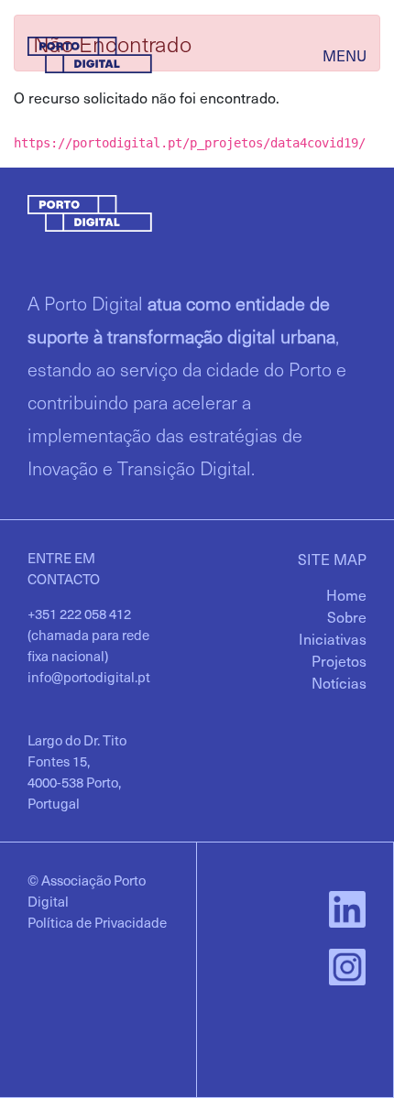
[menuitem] (346, 594)
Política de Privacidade (97, 922)
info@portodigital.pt (88, 677)
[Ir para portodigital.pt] (89, 52)
